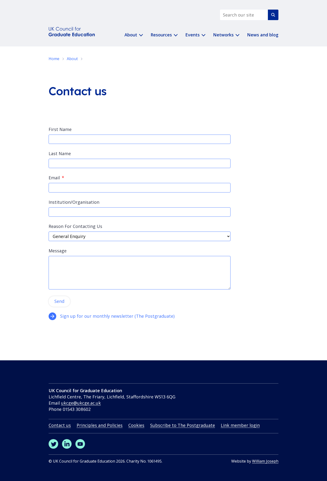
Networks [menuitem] (223, 35)
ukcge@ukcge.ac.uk (81, 403)
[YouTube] (80, 444)
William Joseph (265, 461)
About (72, 58)
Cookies (136, 425)
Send (59, 301)
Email (54, 178)
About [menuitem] (130, 35)
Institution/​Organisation (74, 202)
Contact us (60, 425)
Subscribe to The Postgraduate (182, 425)
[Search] (273, 15)
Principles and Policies (100, 425)
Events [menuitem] (192, 35)
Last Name (60, 153)
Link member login (240, 425)
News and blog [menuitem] (262, 35)
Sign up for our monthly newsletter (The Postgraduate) (118, 316)
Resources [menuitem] (161, 35)
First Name (60, 129)
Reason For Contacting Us (75, 226)
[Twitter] (53, 444)
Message (58, 251)
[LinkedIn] (67, 444)
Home (54, 58)
